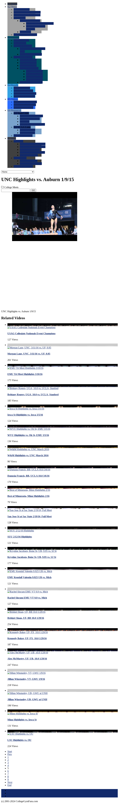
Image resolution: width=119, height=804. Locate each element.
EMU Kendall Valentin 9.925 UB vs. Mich (29, 577)
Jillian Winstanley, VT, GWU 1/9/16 (26, 679)
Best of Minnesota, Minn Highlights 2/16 (28, 496)
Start (9, 751)
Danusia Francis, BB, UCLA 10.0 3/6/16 (28, 475)
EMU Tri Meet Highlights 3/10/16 (24, 374)
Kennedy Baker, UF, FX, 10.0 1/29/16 (27, 638)
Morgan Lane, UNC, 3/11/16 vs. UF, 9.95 (28, 353)
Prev (9, 754)
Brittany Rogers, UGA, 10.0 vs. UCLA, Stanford (33, 394)
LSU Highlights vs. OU (19, 740)
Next (9, 782)
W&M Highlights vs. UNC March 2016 (27, 455)
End (9, 785)
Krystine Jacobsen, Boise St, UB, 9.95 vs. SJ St (31, 557)
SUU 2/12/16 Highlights (19, 536)
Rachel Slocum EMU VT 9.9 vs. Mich (27, 597)
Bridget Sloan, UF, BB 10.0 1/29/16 (25, 618)
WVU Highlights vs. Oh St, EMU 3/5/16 (28, 435)
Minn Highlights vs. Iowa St (22, 719)
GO (33, 190)
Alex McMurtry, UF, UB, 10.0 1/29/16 (27, 658)
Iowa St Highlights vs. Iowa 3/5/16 (25, 414)
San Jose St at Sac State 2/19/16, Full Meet (29, 516)
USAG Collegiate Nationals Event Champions (31, 333)
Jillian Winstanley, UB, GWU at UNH (27, 699)
